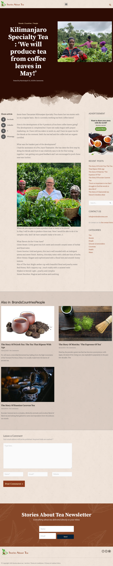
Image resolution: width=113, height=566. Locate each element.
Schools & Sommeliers (97, 244)
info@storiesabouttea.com (98, 217)
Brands (91, 238)
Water (91, 252)
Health (91, 250)
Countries (92, 247)
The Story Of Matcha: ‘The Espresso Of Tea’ (80, 344)
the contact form (107, 223)
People (91, 241)
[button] (66, 4)
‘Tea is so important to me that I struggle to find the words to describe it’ (100, 186)
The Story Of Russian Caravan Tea (18, 405)
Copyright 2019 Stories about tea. (13, 563)
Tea (90, 235)
